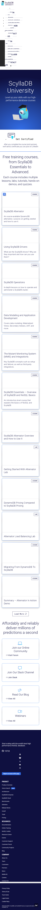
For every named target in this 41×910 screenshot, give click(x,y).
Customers (5, 864)
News (3, 871)
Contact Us (12, 34)
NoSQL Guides (6, 831)
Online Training (6, 828)
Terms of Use (5, 891)
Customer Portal (7, 844)
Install (4, 811)
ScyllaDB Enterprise (7, 795)
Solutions (4, 804)
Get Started (9, 29)
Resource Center (7, 834)
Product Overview (7, 785)
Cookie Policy (5, 901)
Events (4, 838)
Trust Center (5, 895)
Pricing (4, 817)
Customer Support (7, 841)
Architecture (5, 791)
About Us (4, 858)
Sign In (11, 13)
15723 (7, 751)
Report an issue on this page (11, 774)
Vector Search (6, 788)
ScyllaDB (12, 54)
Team (3, 861)
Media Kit (4, 874)
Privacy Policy (6, 888)
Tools (3, 814)
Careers (4, 877)
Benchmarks (5, 801)
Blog (3, 851)
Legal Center (5, 898)
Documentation (6, 825)
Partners (4, 868)
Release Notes (6, 808)
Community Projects (8, 847)
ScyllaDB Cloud (6, 798)
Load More (19, 614)
